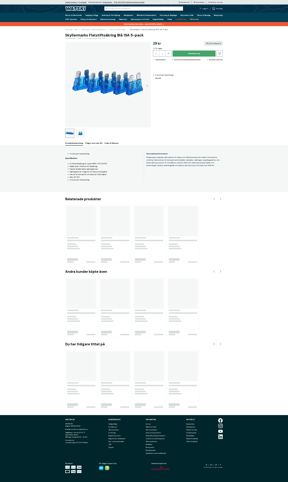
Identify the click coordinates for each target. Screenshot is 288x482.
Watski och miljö (151, 427)
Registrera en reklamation (116, 439)
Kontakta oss (112, 427)
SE (206, 465)
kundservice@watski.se (79, 429)
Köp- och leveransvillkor (116, 442)
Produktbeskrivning (74, 143)
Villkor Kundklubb (191, 442)
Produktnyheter (191, 433)
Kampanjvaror (190, 427)
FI (220, 465)
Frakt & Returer (112, 143)
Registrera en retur (114, 436)
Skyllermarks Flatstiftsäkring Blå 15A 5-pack (149, 29)
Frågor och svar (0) (93, 143)
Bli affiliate (149, 444)
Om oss (148, 424)
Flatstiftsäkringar (117, 29)
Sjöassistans (107, 2)
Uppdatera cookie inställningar (156, 453)
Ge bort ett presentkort (153, 433)
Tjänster (111, 447)
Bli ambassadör (151, 450)
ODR (109, 444)
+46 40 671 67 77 (79, 433)
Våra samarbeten (151, 442)
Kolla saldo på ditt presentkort (155, 436)
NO (211, 465)
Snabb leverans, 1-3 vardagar (76, 2)
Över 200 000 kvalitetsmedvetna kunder (129, 2)
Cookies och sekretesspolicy (155, 439)
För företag (112, 433)
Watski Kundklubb (192, 439)
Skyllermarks (213, 43)
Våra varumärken (151, 430)
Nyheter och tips (191, 430)
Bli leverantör (150, 447)
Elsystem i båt (71, 29)
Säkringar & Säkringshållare (93, 29)
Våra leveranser (113, 430)
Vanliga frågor (113, 424)
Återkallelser (190, 436)
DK (216, 465)
